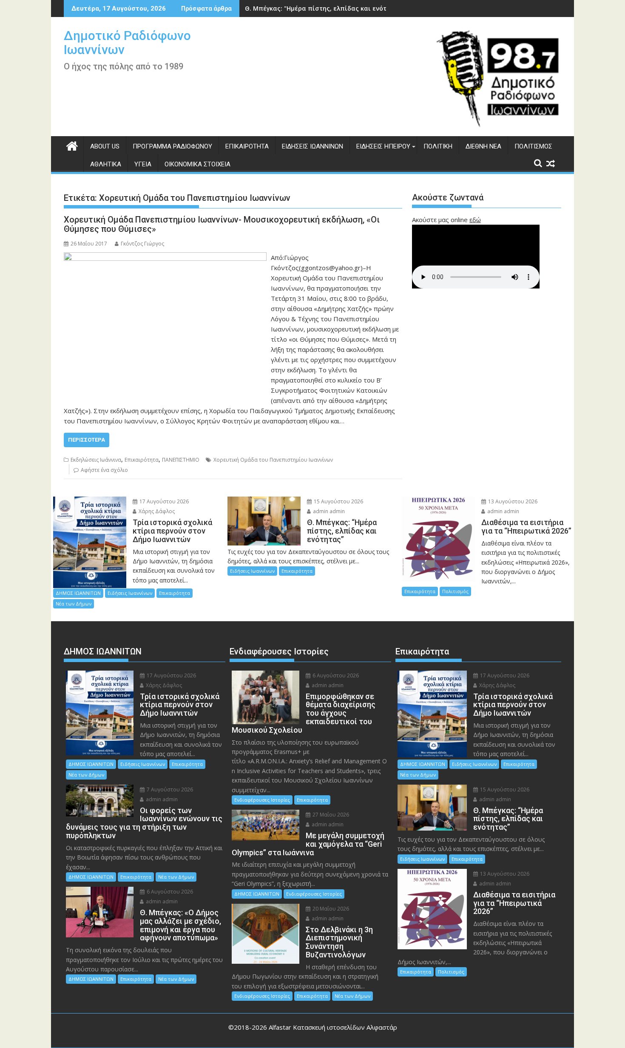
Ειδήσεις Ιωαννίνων (312, 146)
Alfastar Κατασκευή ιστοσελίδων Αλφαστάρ (333, 1027)
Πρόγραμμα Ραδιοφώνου (172, 146)
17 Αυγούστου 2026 (163, 501)
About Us (104, 146)
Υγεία (142, 164)
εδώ (475, 219)
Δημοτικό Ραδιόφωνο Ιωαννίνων (127, 42)
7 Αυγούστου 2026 (169, 789)
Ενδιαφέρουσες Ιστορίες (262, 800)
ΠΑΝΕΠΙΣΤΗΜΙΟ (180, 459)
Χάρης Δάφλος (156, 511)
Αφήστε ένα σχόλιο (104, 470)
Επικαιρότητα (247, 146)
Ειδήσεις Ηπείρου (383, 146)
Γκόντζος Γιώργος (142, 243)
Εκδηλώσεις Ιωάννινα (96, 459)
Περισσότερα (86, 440)
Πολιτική (437, 146)
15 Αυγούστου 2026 (337, 501)
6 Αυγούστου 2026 (169, 891)
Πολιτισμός (533, 146)
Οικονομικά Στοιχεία (197, 164)
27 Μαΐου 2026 (330, 814)
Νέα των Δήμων (73, 603)
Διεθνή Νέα (483, 146)
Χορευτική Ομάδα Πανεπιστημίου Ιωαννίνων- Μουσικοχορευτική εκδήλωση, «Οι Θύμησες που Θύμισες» (222, 224)
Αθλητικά (105, 164)
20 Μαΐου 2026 (330, 908)
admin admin (328, 511)
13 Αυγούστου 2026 (512, 501)
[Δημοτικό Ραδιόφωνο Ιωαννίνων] (72, 145)
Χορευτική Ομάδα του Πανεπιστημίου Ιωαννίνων (273, 459)
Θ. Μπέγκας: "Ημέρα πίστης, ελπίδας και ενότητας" (324, 8)
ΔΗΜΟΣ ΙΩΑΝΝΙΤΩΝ (78, 593)
